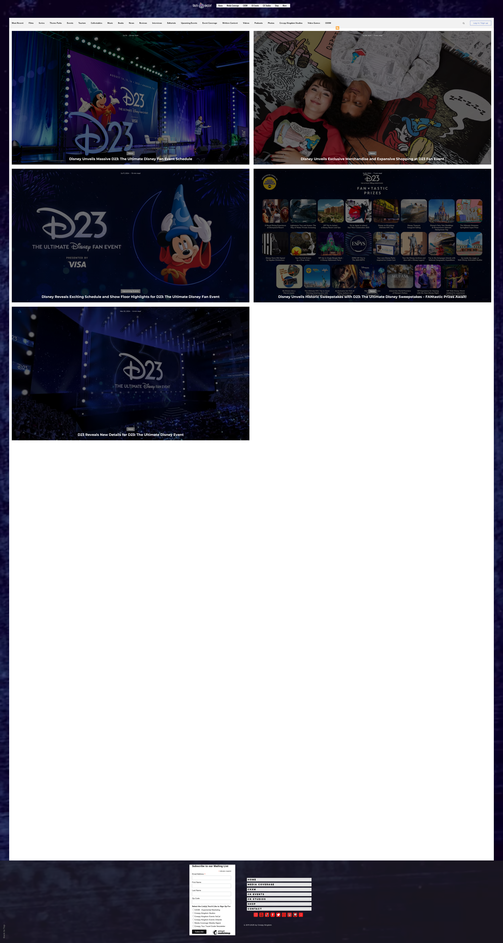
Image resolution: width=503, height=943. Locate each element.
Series (42, 23)
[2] (255, 914)
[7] (289, 914)
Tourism (82, 23)
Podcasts (259, 23)
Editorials (171, 23)
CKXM (328, 23)
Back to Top (4, 931)
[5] (261, 914)
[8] (295, 914)
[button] (233, 5)
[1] (267, 914)
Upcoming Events (189, 23)
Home (252, 879)
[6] (284, 914)
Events (70, 23)
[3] (272, 914)
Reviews (143, 23)
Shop (252, 904)
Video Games (314, 23)
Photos (271, 23)
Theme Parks (56, 23)
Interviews (157, 23)
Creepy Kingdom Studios (291, 23)
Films (31, 23)
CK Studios (257, 899)
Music (110, 23)
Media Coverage (261, 884)
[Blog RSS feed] (337, 28)
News (131, 23)
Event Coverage (209, 23)
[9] (301, 914)
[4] (278, 914)
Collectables (96, 23)
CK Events (256, 894)
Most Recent (17, 23)
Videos (246, 23)
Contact (255, 908)
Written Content (230, 23)
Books (121, 23)
